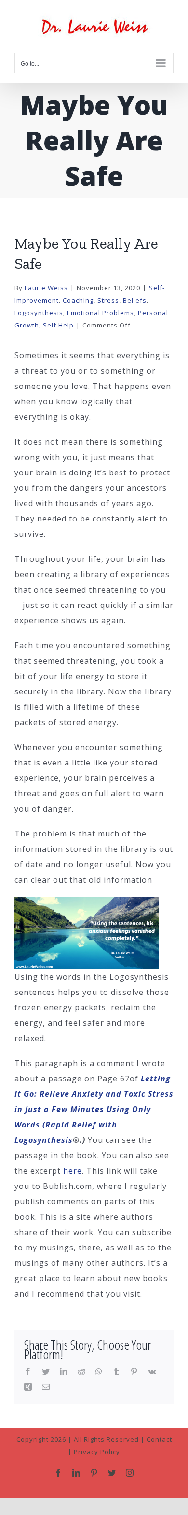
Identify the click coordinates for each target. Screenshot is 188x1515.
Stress (108, 300)
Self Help (58, 325)
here (72, 1170)
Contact (159, 1439)
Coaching (78, 300)
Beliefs (135, 300)
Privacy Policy (97, 1451)
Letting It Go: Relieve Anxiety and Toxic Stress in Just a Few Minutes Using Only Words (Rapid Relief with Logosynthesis (94, 1109)
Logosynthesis (38, 312)
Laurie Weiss (46, 287)
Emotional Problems (100, 312)
